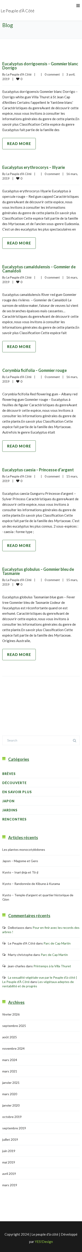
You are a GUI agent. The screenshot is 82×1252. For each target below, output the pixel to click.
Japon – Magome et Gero (20, 861)
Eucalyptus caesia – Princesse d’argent (38, 469)
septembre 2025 (14, 1026)
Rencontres (14, 819)
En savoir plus (17, 792)
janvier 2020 (11, 1105)
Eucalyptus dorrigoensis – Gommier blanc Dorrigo (40, 65)
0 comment (52, 74)
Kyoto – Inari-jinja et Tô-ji (20, 872)
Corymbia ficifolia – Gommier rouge (34, 370)
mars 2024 (9, 1060)
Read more (19, 143)
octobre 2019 (12, 1117)
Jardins (10, 810)
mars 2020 (9, 1094)
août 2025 (9, 1037)
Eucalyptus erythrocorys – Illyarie (33, 167)
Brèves (9, 774)
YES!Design (44, 1241)
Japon (8, 801)
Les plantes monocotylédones (23, 849)
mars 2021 (9, 1071)
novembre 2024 (13, 1048)
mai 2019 (8, 1162)
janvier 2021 (11, 1082)
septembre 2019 (14, 1128)
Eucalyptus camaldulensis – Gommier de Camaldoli (39, 268)
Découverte (14, 783)
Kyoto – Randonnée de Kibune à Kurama (31, 884)
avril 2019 (9, 1174)
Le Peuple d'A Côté (18, 74)
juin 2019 (8, 1151)
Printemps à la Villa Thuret (52, 966)
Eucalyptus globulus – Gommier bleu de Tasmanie (38, 571)
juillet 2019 (10, 1139)
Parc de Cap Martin (57, 943)
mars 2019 (9, 1185)
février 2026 (11, 1014)
